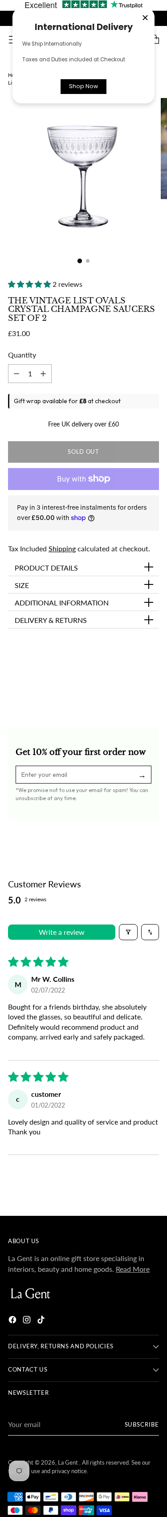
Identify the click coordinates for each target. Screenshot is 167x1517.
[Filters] (128, 932)
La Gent (68, 1462)
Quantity (22, 354)
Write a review (62, 932)
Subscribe (142, 1424)
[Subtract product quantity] (43, 374)
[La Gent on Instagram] (27, 1321)
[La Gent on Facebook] (13, 1321)
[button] (30, 284)
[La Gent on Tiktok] (42, 1321)
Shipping (62, 548)
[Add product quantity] (16, 374)
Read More (133, 1269)
